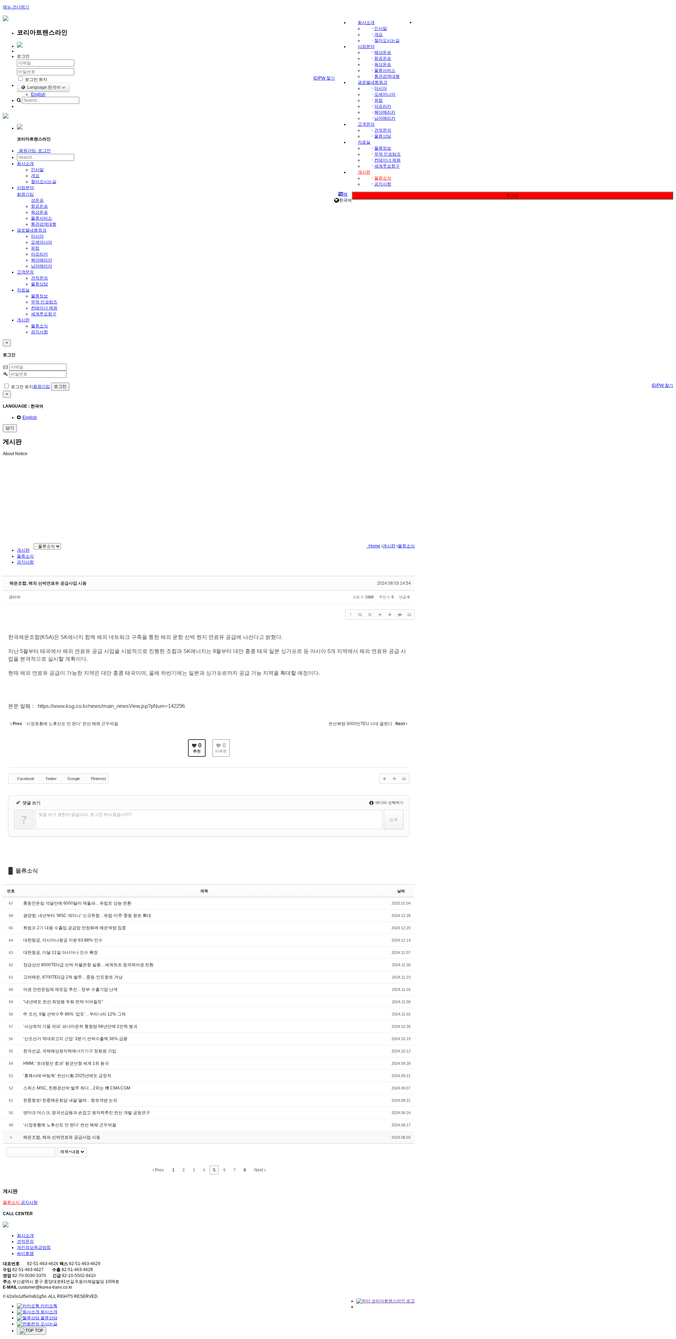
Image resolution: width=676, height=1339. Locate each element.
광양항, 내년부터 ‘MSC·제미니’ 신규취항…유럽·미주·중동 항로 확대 (87, 915)
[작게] (370, 615)
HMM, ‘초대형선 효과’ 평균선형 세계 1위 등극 (66, 1063)
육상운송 (382, 64)
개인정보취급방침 (34, 1247)
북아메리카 (384, 112)
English (38, 94)
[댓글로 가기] (400, 615)
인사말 (380, 28)
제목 (204, 891)
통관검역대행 (387, 76)
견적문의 (382, 130)
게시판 (364, 172)
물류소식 (382, 178)
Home (373, 545)
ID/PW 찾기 (324, 78)
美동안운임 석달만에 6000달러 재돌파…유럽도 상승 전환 (77, 903)
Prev (159, 1170)
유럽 (378, 100)
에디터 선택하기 (388, 802)
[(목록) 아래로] (390, 615)
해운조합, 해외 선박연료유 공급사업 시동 (48, 583)
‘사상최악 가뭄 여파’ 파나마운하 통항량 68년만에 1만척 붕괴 (80, 1026)
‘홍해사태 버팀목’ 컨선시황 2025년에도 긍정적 (67, 1075)
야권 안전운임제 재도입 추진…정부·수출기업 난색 (70, 989)
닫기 (10, 428)
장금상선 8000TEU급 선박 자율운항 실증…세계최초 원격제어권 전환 (88, 964)
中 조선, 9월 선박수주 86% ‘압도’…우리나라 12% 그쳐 (74, 1014)
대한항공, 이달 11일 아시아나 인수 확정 (60, 952)
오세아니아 (384, 94)
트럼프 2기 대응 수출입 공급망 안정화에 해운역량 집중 (74, 927)
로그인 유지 (35, 79)
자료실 (364, 142)
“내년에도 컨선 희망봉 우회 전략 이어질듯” (63, 1001)
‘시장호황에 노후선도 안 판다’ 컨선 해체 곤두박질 (69, 1125)
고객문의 (366, 124)
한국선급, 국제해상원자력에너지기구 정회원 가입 (69, 1051)
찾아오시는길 (387, 40)
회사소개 (366, 22)
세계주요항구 (387, 166)
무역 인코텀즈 (387, 154)
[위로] (380, 615)
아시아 (380, 88)
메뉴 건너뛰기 (16, 7)
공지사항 (382, 184)
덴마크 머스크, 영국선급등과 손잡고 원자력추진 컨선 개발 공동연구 (86, 1112)
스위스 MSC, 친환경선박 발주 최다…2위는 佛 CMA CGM (76, 1088)
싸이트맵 (25, 1253)
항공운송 (382, 58)
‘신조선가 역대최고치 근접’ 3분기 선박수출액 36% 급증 (75, 1038)
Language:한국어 (43, 87)
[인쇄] (409, 615)
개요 (378, 34)
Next (259, 1170)
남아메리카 (384, 118)
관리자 (14, 597)
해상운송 (382, 52)
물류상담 (382, 136)
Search (51, 1152)
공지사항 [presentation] (25, 562)
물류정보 (382, 148)
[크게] (360, 615)
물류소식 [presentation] (25, 556)
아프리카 (382, 106)
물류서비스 (384, 70)
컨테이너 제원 (387, 160)
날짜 (401, 891)
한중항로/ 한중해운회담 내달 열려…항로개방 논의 (70, 1100)
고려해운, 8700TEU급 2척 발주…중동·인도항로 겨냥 (73, 977)
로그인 (512, 195)
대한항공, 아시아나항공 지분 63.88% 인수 (62, 940)
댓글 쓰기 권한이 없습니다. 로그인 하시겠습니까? (85, 814)
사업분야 (366, 46)
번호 (11, 891)
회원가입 (25, 194)
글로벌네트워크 (372, 82)
